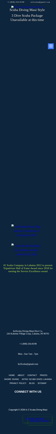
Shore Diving (11, 379)
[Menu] (51, 46)
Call (44, 95)
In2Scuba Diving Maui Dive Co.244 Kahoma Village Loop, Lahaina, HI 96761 (28, 332)
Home (12, 375)
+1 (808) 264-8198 (15, 2)
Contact (32, 375)
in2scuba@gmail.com (40, 2)
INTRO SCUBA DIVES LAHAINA (37, 379)
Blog (32, 383)
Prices (43, 375)
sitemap (42, 383)
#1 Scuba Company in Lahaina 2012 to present (27, 265)
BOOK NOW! (40, 421)
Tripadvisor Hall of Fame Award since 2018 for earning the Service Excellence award (28, 270)
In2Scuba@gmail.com (28, 364)
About (21, 375)
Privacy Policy (18, 383)
